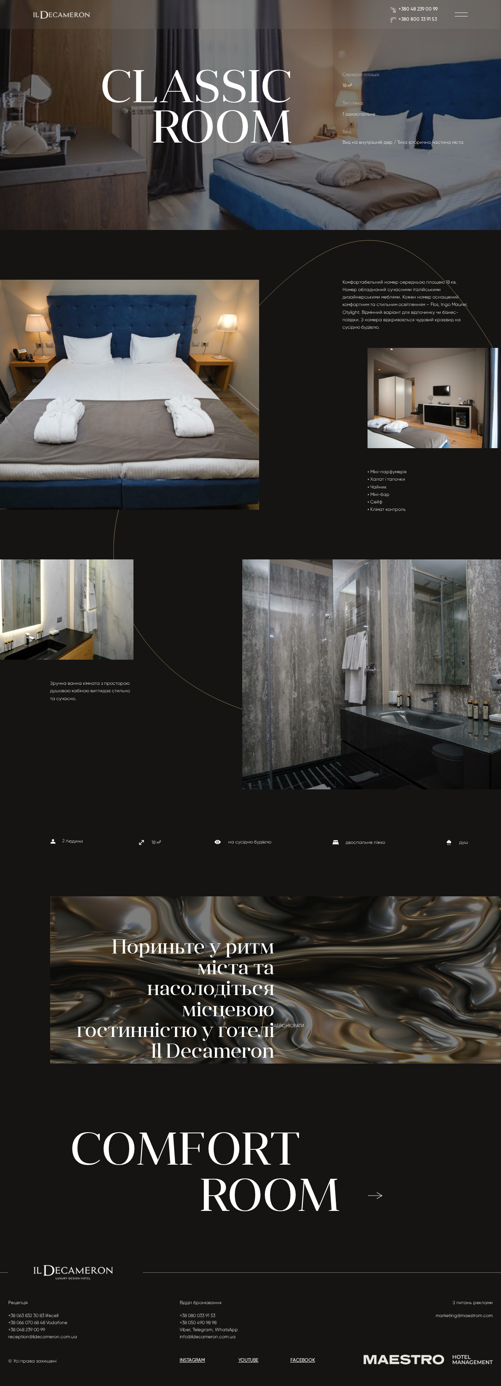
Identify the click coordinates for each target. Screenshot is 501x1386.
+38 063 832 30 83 (26, 1315)
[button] (461, 14)
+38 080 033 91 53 (197, 1315)
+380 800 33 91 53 (417, 19)
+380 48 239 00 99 (418, 9)
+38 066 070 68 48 (26, 1322)
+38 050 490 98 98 (198, 1322)
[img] (61, 15)
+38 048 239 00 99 (26, 1329)
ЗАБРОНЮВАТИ (287, 1025)
